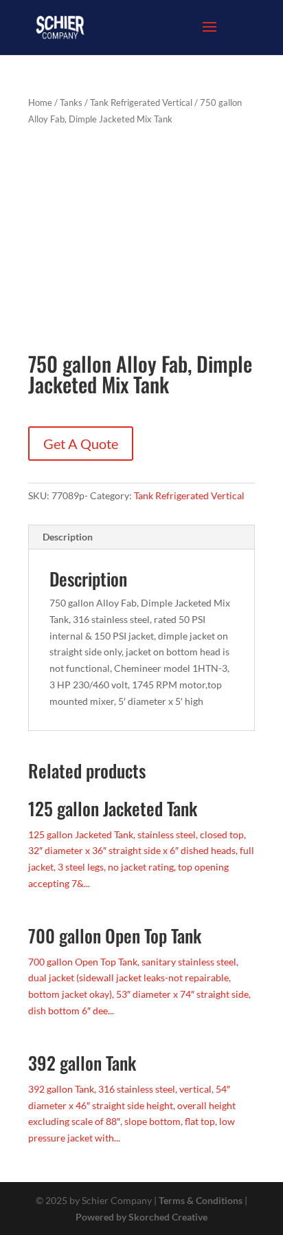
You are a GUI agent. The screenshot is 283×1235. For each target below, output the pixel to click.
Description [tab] (68, 537)
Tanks (71, 102)
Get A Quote (80, 443)
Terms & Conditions (200, 1200)
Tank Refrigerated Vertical (141, 102)
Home (40, 102)
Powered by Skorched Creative (141, 1217)
